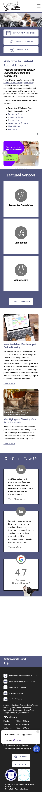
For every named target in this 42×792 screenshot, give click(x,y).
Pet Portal (21, 764)
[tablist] (21, 168)
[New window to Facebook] (5, 664)
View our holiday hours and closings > (17, 748)
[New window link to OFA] (11, 775)
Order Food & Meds (24, 41)
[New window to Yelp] (8, 664)
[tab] (15, 168)
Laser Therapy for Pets (18, 123)
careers (23, 756)
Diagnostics (13, 120)
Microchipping (14, 126)
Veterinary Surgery (16, 117)
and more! (12, 129)
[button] (36, 748)
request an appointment (24, 33)
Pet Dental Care (15, 114)
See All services (21, 301)
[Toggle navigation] (39, 6)
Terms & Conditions (21, 789)
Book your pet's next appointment (16, 745)
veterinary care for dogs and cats (18, 82)
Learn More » (9, 383)
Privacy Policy (9, 789)
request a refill (24, 50)
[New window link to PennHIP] (24, 775)
